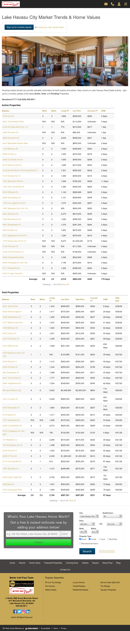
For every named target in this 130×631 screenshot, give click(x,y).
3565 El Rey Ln (10, 154)
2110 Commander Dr (12, 461)
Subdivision (108, 513)
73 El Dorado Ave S (11, 175)
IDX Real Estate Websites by (14, 628)
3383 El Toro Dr (10, 456)
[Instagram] (24, 611)
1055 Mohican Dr (10, 327)
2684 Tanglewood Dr (12, 383)
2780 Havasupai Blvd (12, 489)
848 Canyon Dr (9, 333)
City (81, 513)
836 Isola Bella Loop (12, 390)
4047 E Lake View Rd (12, 273)
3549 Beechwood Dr (12, 219)
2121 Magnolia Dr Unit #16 (15, 235)
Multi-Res (113, 539)
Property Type (85, 536)
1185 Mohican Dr (10, 148)
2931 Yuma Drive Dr (12, 377)
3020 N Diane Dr (10, 366)
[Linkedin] (28, 611)
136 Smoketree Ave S (12, 445)
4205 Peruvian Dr (10, 132)
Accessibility (45, 628)
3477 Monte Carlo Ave (13, 322)
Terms (55, 628)
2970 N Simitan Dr (11, 338)
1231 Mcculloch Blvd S (13, 181)
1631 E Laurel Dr (10, 398)
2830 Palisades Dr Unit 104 (15, 262)
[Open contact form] (106, 3)
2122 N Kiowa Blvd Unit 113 (15, 126)
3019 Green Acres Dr (12, 164)
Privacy (64, 628)
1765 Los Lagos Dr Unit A (14, 202)
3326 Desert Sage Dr (12, 311)
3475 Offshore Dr (10, 345)
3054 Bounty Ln (10, 361)
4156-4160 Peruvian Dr (13, 251)
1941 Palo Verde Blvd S (13, 186)
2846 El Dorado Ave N (13, 159)
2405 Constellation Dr (12, 425)
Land (102, 539)
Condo (93, 539)
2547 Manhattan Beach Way (15, 143)
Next (64, 284)
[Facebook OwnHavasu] (15, 611)
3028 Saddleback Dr (12, 317)
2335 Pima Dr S (10, 450)
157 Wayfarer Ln (10, 439)
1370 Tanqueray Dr (11, 420)
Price (81, 520)
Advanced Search (107, 550)
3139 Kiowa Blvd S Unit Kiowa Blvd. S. (20, 170)
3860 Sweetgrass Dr (12, 197)
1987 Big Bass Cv (11, 468)
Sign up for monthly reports (19, 27)
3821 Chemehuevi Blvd (13, 121)
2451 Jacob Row (10, 306)
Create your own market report (50, 27)
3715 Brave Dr (9, 414)
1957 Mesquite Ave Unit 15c (15, 208)
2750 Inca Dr (8, 116)
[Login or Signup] (119, 3)
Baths (93, 528)
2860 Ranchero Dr (11, 137)
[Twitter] (19, 611)
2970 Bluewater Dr (11, 407)
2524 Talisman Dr (10, 213)
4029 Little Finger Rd (12, 477)
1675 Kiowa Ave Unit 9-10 (14, 240)
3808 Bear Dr (9, 484)
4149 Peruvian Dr (10, 246)
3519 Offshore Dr (10, 192)
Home (83, 539)
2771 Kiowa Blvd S (11, 268)
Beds (81, 528)
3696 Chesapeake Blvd (13, 257)
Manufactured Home (89, 543)
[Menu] (125, 3)
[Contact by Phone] (112, 3)
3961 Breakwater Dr (12, 224)
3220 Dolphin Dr (10, 230)
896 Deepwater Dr (11, 372)
